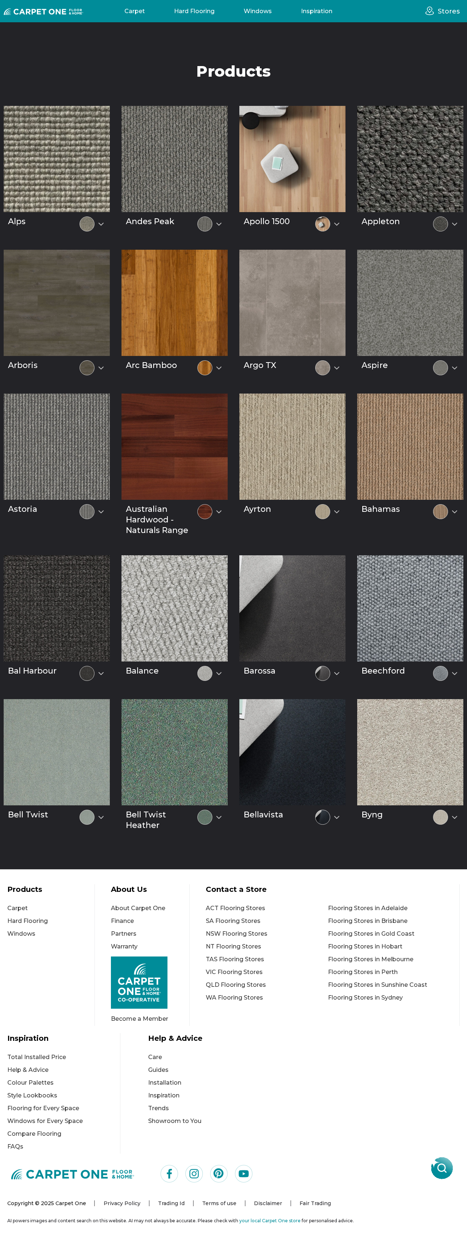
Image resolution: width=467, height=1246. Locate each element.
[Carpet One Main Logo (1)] (73, 1174)
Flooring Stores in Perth (363, 972)
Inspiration (316, 11)
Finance (122, 920)
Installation (164, 1082)
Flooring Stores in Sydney (365, 997)
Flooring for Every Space (43, 1108)
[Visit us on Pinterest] (219, 1173)
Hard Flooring (194, 11)
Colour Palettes (30, 1082)
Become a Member (139, 1018)
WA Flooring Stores (234, 997)
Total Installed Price (36, 1057)
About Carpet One (138, 908)
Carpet (134, 11)
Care (155, 1057)
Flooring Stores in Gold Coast (371, 933)
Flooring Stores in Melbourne (370, 959)
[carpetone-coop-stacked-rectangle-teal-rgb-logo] (150, 982)
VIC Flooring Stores (234, 972)
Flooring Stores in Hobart (365, 946)
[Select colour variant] (101, 224)
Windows (258, 11)
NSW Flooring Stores (236, 933)
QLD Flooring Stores (236, 984)
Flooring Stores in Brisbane (368, 920)
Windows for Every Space (45, 1120)
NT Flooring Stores (233, 946)
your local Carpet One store (270, 1220)
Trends (158, 1108)
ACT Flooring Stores (235, 908)
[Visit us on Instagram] (194, 1173)
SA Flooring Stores (233, 920)
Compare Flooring (34, 1133)
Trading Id (171, 1203)
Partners (123, 933)
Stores (449, 11)
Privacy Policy (122, 1203)
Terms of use (219, 1203)
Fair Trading (315, 1203)
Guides (158, 1069)
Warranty (124, 946)
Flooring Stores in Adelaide (368, 908)
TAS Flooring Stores (235, 959)
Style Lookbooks (32, 1095)
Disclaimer (268, 1203)
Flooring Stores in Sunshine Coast (377, 984)
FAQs (15, 1146)
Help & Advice (28, 1069)
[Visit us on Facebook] (169, 1173)
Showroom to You (174, 1120)
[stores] (431, 11)
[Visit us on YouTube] (243, 1173)
